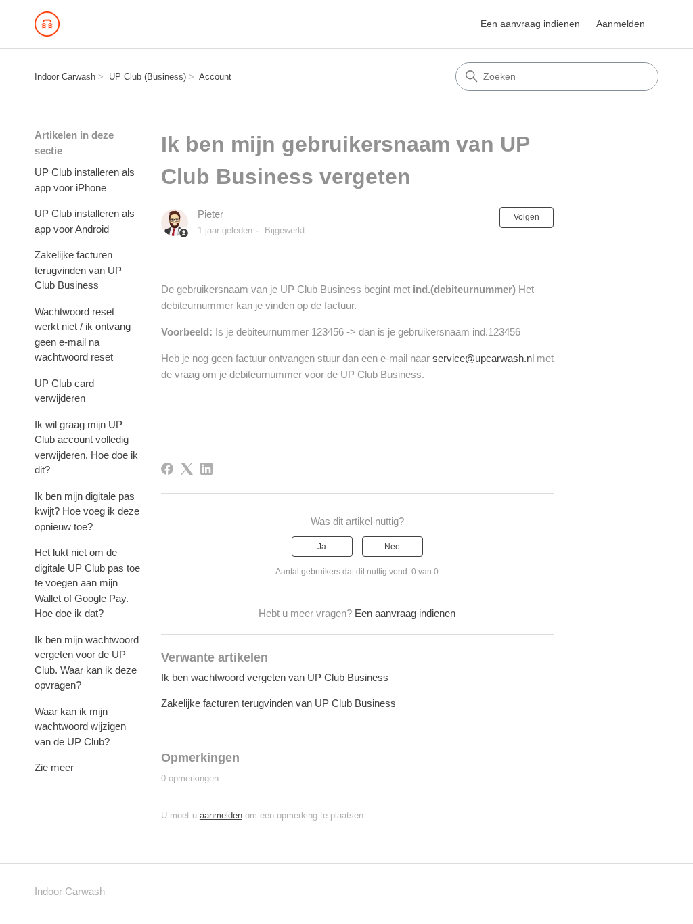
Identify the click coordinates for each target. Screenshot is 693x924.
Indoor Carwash (65, 77)
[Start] (47, 24)
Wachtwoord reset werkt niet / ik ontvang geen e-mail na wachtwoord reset (83, 334)
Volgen (526, 217)
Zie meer (54, 767)
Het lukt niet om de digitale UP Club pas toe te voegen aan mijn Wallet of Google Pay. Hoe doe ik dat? (87, 583)
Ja (321, 546)
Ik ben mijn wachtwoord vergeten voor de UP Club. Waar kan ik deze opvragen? (87, 662)
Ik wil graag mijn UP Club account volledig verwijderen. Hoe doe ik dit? (86, 447)
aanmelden (221, 815)
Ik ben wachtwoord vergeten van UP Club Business (274, 677)
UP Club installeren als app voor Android (85, 221)
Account (215, 77)
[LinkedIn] (206, 469)
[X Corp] (187, 469)
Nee (392, 546)
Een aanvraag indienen (530, 23)
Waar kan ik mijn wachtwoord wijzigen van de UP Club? (80, 726)
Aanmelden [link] (620, 23)
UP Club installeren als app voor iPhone (85, 179)
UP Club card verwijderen (64, 391)
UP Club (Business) (147, 77)
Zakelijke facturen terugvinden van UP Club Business (78, 270)
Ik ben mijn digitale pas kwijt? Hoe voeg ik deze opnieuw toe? (87, 511)
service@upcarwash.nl (483, 358)
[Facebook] (167, 469)
